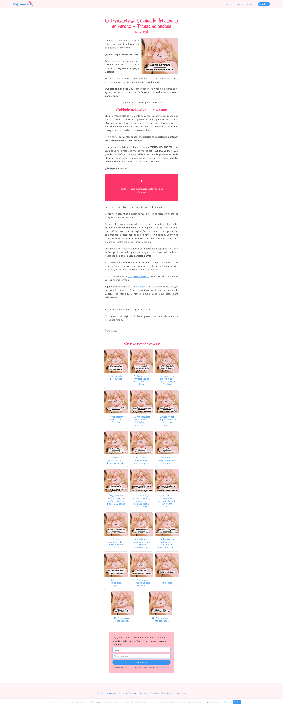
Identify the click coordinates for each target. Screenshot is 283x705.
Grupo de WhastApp (138, 276)
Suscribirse (264, 4)
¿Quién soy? (111, 693)
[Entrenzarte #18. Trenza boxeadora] (167, 565)
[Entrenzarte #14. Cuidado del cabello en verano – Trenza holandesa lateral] (141, 524)
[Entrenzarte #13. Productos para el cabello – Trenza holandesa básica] (116, 524)
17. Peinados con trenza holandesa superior (141, 582)
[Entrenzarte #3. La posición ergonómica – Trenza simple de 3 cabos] (167, 361)
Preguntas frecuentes (128, 693)
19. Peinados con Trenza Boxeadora (122, 619)
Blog (163, 693)
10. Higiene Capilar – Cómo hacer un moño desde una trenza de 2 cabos (116, 499)
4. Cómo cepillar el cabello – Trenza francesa (116, 419)
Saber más (228, 702)
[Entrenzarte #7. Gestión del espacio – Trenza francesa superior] (116, 442)
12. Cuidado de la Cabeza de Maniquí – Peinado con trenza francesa (167, 501)
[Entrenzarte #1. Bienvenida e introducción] (116, 361)
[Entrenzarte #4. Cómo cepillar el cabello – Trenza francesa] (116, 401)
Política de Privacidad (162, 667)
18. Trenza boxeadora (166, 581)
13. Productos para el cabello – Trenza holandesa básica (116, 543)
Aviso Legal (181, 693)
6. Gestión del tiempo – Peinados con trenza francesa (167, 420)
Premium (228, 4)
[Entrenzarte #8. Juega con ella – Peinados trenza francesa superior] (141, 442)
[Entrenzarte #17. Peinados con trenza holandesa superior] (141, 565)
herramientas (141, 286)
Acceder (239, 4)
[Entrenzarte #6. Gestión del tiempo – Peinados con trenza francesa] (167, 401)
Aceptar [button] (236, 702)
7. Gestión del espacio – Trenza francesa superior (116, 460)
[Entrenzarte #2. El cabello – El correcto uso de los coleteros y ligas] (141, 361)
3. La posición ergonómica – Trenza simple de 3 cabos (167, 380)
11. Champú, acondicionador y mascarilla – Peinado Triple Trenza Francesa (141, 501)
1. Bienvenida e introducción (116, 377)
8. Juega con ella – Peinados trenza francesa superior (141, 460)
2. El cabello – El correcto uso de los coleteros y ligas (141, 380)
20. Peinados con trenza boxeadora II (161, 621)
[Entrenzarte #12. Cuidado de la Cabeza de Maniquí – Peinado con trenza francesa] (167, 480)
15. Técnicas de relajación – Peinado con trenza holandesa (167, 543)
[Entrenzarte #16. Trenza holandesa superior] (116, 565)
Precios (250, 4)
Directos (170, 693)
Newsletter (144, 693)
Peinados (155, 693)
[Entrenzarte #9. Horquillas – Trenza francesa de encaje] (167, 442)
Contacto (100, 693)
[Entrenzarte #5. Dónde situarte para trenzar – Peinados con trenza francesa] (141, 401)
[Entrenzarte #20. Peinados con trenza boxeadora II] (160, 603)
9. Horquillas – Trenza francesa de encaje (167, 460)
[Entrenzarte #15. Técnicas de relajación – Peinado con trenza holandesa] (167, 524)
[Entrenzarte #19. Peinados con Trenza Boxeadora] (122, 603)
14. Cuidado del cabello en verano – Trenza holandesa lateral (141, 543)
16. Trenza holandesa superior (116, 582)
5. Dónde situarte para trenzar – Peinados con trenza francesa (141, 420)
